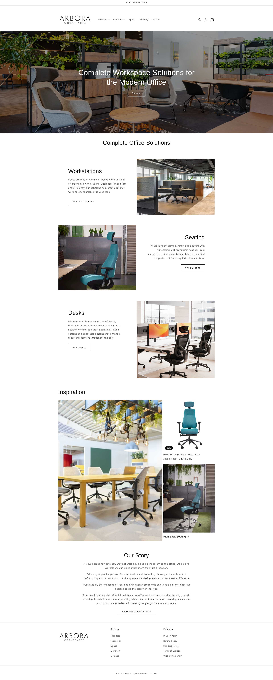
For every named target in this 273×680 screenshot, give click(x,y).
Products (115, 636)
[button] (103, 20)
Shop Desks (79, 347)
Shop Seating (192, 267)
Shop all (136, 93)
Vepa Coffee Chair (172, 656)
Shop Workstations (83, 201)
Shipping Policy (171, 646)
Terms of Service (171, 651)
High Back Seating (174, 536)
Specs (114, 646)
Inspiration (116, 641)
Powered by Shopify (148, 673)
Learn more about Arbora (136, 611)
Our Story (115, 651)
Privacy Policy (170, 636)
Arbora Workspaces (132, 673)
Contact (115, 656)
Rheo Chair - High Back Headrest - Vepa (181, 455)
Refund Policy (170, 641)
